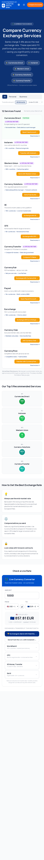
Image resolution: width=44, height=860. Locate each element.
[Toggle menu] (24, 5)
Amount (8, 590)
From (7, 602)
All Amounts (21, 102)
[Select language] (19, 5)
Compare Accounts (35, 5)
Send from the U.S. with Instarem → (22, 640)
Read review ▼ (35, 136)
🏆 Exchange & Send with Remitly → (22, 634)
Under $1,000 (33, 102)
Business (23, 97)
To (26, 602)
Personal (12, 97)
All (5, 97)
